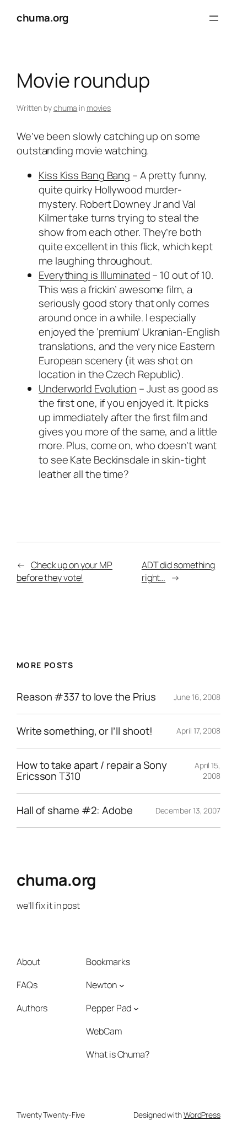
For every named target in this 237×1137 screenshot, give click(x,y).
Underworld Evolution (88, 388)
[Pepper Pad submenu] (136, 1008)
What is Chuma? (117, 1054)
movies (99, 108)
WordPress (202, 1114)
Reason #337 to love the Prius (86, 697)
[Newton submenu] (122, 985)
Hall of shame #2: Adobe (75, 810)
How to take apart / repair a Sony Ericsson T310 (92, 770)
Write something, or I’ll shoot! (85, 731)
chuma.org (42, 17)
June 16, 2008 (197, 697)
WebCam (103, 1031)
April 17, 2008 (198, 730)
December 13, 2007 (187, 810)
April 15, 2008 (207, 771)
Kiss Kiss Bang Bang (84, 175)
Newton (101, 985)
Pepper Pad (108, 1008)
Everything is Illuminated (94, 275)
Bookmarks (108, 962)
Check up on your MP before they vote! (64, 571)
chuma (65, 108)
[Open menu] (213, 18)
